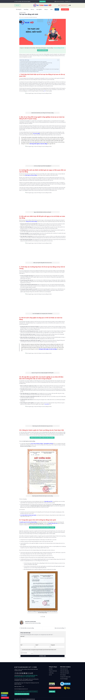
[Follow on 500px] (30, 673)
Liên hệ (50, 674)
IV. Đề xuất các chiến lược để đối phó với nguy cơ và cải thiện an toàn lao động (33, 65)
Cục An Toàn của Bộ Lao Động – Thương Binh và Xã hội (42, 443)
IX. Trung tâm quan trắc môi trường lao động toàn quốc (29, 71)
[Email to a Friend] (43, 616)
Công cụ (46, 9)
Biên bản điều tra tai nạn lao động (27, 628)
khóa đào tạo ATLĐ (48, 501)
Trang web (53, 644)
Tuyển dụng (51, 672)
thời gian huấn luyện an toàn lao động (48, 349)
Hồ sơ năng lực (63, 674)
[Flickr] (28, 673)
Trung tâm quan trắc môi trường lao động (28, 522)
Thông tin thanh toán (53, 670)
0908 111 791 (21, 686)
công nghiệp (46, 404)
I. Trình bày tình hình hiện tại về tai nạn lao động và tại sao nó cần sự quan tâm (33, 61)
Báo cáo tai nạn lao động (59, 628)
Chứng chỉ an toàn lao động (31, 221)
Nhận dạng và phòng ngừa (41, 47)
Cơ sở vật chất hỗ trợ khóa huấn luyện (28, 515)
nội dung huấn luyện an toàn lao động (38, 143)
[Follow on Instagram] (17, 673)
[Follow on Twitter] (21, 673)
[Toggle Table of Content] (58, 60)
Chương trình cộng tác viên (65, 676)
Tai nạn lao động (22, 12)
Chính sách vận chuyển (64, 672)
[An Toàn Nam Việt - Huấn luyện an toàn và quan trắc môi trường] (42, 5)
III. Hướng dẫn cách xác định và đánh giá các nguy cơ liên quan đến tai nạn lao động (34, 64)
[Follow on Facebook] (15, 673)
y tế (44, 90)
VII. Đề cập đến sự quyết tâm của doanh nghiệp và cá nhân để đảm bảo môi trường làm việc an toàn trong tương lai (39, 69)
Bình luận (23, 636)
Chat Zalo (4, 695)
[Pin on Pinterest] (44, 616)
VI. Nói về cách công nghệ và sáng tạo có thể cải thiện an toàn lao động (32, 67)
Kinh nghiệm (39, 9)
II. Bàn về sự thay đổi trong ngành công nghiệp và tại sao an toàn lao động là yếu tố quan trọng (36, 62)
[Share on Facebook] (40, 616)
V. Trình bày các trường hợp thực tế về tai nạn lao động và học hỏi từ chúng (32, 66)
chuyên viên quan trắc (52, 523)
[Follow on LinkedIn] (25, 673)
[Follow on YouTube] (26, 673)
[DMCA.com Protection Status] (52, 683)
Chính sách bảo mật (64, 669)
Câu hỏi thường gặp (64, 678)
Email (37, 644)
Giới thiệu (51, 669)
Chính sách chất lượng (64, 670)
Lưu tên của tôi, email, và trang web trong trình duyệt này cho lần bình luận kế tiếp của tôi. (39, 649)
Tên (21, 644)
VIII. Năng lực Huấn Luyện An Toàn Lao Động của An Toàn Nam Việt (31, 70)
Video (51, 9)
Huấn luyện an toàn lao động (29, 47)
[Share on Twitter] (41, 616)
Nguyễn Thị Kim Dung (33, 17)
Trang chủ (22, 47)
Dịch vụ (32, 9)
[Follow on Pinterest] (23, 673)
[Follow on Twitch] (32, 673)
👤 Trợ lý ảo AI (4, 693)
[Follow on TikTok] (19, 673)
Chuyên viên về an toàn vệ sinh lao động (32, 623)
